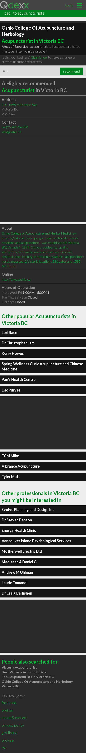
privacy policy (13, 725)
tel (15, 127)
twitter (7, 710)
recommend (71, 71)
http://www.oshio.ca (16, 279)
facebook (9, 702)
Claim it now (39, 57)
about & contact (14, 717)
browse (8, 740)
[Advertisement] (43, 179)
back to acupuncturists (24, 12)
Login (69, 5)
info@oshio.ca (11, 132)
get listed (9, 732)
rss (4, 747)
